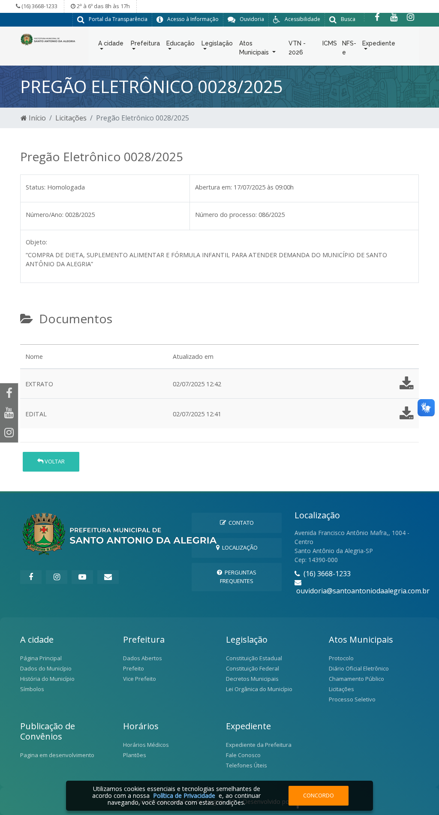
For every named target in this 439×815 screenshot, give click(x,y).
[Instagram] (410, 17)
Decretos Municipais (252, 679)
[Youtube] (393, 17)
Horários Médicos (146, 745)
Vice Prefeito (139, 679)
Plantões (134, 755)
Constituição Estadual (254, 658)
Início (36, 118)
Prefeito (133, 668)
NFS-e (349, 48)
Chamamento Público (356, 679)
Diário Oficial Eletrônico (359, 668)
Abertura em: (213, 187)
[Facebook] (377, 17)
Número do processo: (226, 215)
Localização (239, 547)
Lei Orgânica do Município (259, 689)
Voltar (54, 461)
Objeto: (36, 242)
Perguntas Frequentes (238, 576)
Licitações (71, 118)
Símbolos (32, 689)
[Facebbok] (31, 577)
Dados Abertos (142, 658)
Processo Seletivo (352, 699)
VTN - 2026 (297, 48)
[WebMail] (108, 577)
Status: (35, 187)
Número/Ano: (44, 215)
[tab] (27, 341)
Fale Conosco (243, 755)
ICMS (329, 43)
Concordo (318, 795)
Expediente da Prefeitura (259, 745)
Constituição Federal (252, 668)
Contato (240, 522)
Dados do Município (46, 668)
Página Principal (41, 658)
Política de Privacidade (184, 795)
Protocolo (341, 658)
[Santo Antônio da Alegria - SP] (48, 38)
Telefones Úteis (246, 765)
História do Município (47, 679)
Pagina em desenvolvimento (57, 755)
